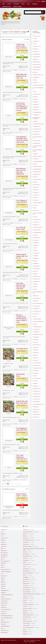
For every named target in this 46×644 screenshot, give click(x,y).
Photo (35, 324)
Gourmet (35, 210)
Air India (24, 619)
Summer (35, 360)
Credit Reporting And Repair (6, 615)
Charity (35, 96)
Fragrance (36, 192)
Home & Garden (37, 229)
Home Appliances (37, 232)
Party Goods (36, 306)
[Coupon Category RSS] (28, 31)
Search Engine (36, 344)
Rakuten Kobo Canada (27, 608)
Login (39, 1)
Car (34, 91)
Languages (36, 253)
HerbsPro (25, 562)
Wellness (35, 411)
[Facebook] (43, 1)
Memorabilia (36, 268)
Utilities (35, 383)
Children (35, 99)
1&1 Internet (25, 585)
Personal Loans (37, 311)
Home (25, 640)
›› (20, 483)
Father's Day (36, 184)
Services (35, 352)
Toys (35, 375)
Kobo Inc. (25, 575)
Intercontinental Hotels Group (28, 540)
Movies (35, 284)
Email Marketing (37, 169)
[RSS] (41, 1)
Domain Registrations (38, 161)
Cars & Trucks (36, 94)
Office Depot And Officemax (28, 604)
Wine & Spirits (36, 414)
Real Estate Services (38, 334)
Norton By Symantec (27, 587)
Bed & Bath (36, 77)
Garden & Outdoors (37, 202)
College (35, 121)
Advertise (25, 641)
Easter (2, 628)
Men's (35, 271)
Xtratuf (24, 566)
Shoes (35, 355)
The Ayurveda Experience (28, 531)
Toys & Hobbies (37, 378)
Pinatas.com (25, 602)
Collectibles (36, 114)
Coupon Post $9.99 (6, 6)
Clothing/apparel (37, 112)
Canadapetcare (26, 560)
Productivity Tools (37, 326)
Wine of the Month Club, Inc (28, 572)
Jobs (35, 247)
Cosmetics (36, 140)
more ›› (11, 63)
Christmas (36, 104)
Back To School (37, 64)
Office (35, 295)
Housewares (36, 237)
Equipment (36, 174)
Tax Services (36, 365)
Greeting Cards (37, 219)
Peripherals (36, 308)
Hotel (35, 235)
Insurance (36, 240)
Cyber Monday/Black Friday (6, 617)
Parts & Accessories (37, 303)
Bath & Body (36, 69)
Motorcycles (36, 281)
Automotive (36, 56)
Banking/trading (37, 67)
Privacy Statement (31, 641)
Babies (35, 59)
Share (16, 98)
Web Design (36, 401)
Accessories (36, 36)
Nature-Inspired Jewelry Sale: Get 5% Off (21, 256)
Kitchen (35, 250)
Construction (36, 134)
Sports (35, 357)
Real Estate (36, 331)
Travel (35, 380)
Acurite (24, 629)
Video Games (36, 391)
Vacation (35, 386)
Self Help (35, 349)
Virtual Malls (36, 396)
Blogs (35, 79)
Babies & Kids (36, 61)
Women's (35, 417)
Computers (36, 131)
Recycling (35, 339)
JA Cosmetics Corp (26, 564)
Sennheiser (25, 596)
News (35, 289)
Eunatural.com (26, 598)
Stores (28, 640)
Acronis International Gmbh (28, 627)
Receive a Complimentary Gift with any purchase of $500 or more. (21, 318)
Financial (35, 187)
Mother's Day (36, 278)
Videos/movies (36, 393)
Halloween (36, 224)
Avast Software (26, 542)
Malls (35, 260)
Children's (36, 101)
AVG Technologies (26, 589)
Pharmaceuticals (37, 318)
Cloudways (25, 631)
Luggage (35, 255)
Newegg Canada (26, 568)
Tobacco (35, 373)
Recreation (36, 337)
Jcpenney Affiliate (26, 625)
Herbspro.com (25, 529)
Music (35, 286)
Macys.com (25, 533)
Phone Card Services (38, 321)
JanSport (8, 115)
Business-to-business (38, 85)
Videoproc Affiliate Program (28, 614)
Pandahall (9, 361)
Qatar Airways (25, 538)
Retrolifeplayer (26, 577)
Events (35, 176)
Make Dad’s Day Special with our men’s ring (21, 76)
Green (35, 216)
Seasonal (35, 347)
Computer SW (36, 129)
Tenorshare (25, 558)
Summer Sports (37, 362)
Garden (35, 200)
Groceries (36, 222)
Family (35, 182)
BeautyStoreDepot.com (27, 556)
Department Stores (37, 156)
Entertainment (36, 171)
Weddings (36, 406)
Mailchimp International (27, 621)
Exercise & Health (37, 179)
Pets (35, 316)
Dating (35, 153)
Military (35, 273)
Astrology (2, 540)
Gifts (35, 205)
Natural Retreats (26, 554)
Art (34, 43)
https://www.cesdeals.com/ (28, 546)
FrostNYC (25, 606)
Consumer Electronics (38, 136)
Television (36, 370)
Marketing (36, 263)
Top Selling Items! (21, 348)
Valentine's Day (37, 388)
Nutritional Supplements (38, 291)
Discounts (36, 158)
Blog (36, 640)
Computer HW (36, 126)
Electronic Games (37, 166)
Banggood (25, 633)
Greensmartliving (26, 623)
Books (35, 82)
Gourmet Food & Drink (38, 213)
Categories (32, 640)
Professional (36, 329)
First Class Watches (26, 591)
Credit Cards (36, 143)
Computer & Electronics (38, 123)
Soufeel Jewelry (26, 544)
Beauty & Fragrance (37, 74)
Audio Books (36, 54)
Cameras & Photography (38, 87)
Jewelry (8, 66)
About (39, 640)
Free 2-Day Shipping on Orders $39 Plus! (21, 457)
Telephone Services (37, 368)
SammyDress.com (26, 570)
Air (34, 38)
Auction (35, 51)
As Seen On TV (37, 46)
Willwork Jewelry (9, 56)
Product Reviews (17, 6)
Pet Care (35, 313)
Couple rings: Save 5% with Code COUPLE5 (21, 46)
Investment (36, 242)
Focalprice (25, 600)
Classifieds (36, 107)
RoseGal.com (25, 581)
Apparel (35, 41)
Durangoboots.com (26, 579)
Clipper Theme (4, 640)
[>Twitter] (44, 1)
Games (35, 197)
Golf (34, 207)
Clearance (36, 109)
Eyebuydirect (25, 612)
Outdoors (35, 300)
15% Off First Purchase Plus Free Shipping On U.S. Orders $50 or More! (21, 106)
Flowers (35, 189)
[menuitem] (3, 4)
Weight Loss (36, 409)
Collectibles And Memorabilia (6, 594)
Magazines (36, 258)
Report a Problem (7, 71)
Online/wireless (37, 298)
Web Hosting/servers (38, 404)
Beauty (35, 72)
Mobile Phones (36, 276)
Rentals (35, 342)
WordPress (14, 640)
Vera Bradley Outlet (8, 212)
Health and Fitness (37, 227)
